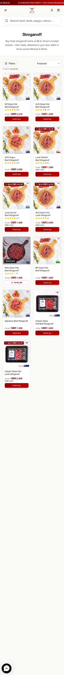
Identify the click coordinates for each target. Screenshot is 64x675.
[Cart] (58, 10)
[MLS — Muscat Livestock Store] (32, 10)
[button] (6, 668)
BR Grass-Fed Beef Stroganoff (42, 269)
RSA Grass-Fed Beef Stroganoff (12, 269)
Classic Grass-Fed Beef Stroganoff (44, 322)
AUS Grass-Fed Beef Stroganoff (42, 105)
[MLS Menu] (6, 10)
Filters (12, 63)
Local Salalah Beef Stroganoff (42, 158)
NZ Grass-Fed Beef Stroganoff (12, 105)
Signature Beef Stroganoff (16, 321)
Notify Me (18, 282)
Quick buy (17, 119)
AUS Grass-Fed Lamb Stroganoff (42, 214)
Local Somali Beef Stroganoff (12, 214)
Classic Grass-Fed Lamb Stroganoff (13, 372)
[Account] (52, 10)
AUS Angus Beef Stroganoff (12, 158)
